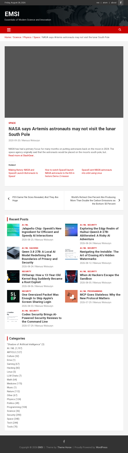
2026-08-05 (85, 282)
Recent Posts (18, 219)
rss (97, 2)
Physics (11, 399)
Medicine (11, 383)
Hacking (33, 248)
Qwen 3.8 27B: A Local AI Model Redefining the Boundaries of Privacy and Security (39, 257)
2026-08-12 (85, 263)
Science (11, 411)
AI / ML (25, 225)
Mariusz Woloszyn (31, 140)
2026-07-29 (85, 302)
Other (10, 395)
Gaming (11, 364)
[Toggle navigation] (9, 29)
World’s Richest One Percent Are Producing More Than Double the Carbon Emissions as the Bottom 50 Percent (93, 200)
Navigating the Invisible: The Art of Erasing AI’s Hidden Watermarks (99, 255)
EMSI (12, 14)
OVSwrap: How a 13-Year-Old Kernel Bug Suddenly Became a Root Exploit (42, 278)
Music (10, 387)
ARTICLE (11, 352)
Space (12, 123)
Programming (94, 291)
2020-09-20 (14, 140)
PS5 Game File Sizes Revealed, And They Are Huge (35, 199)
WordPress (101, 447)
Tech (9, 422)
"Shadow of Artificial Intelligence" (24, 344)
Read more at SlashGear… (22, 155)
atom (105, 2)
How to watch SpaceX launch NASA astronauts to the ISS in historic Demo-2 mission (59, 173)
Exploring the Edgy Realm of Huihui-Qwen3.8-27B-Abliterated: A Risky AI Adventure (99, 234)
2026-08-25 (27, 239)
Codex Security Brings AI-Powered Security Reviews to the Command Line (42, 318)
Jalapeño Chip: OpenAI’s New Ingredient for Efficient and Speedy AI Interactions (41, 232)
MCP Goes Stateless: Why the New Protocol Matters (100, 296)
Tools (10, 426)
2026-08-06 (27, 286)
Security (92, 225)
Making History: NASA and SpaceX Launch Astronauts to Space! (23, 173)
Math (9, 379)
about (113, 2)
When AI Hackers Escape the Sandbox (99, 276)
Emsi (9, 360)
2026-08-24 (85, 243)
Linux (9, 371)
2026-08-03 (27, 306)
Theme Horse (64, 447)
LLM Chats (12, 375)
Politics (11, 403)
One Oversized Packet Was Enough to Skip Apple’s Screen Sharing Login (40, 298)
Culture (10, 356)
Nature (10, 391)
